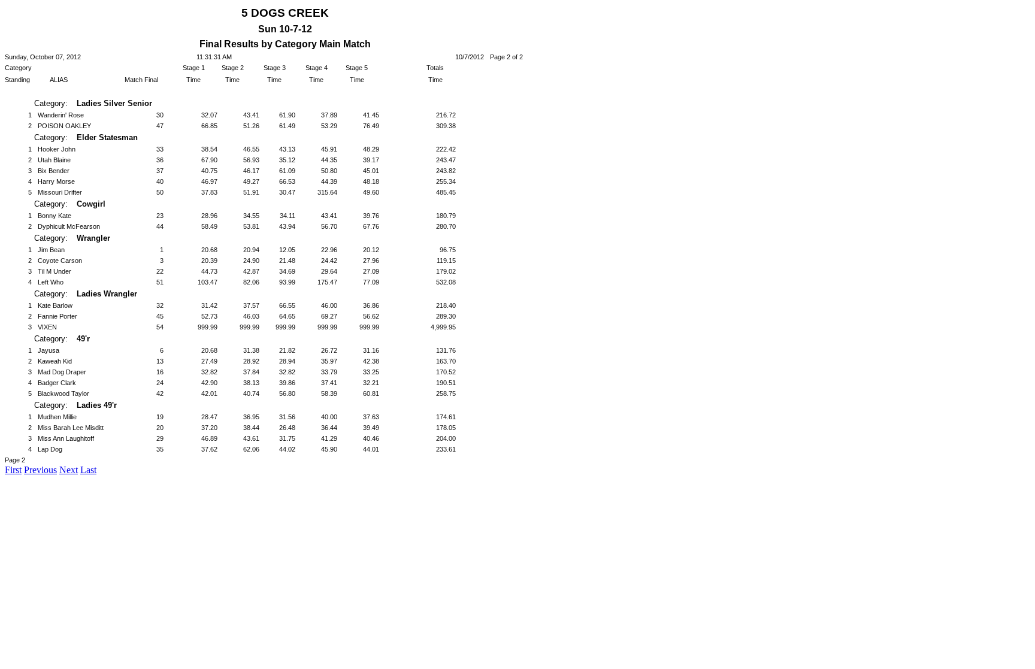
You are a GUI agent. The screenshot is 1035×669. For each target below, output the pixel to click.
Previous (40, 470)
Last (88, 470)
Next (68, 470)
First (13, 470)
